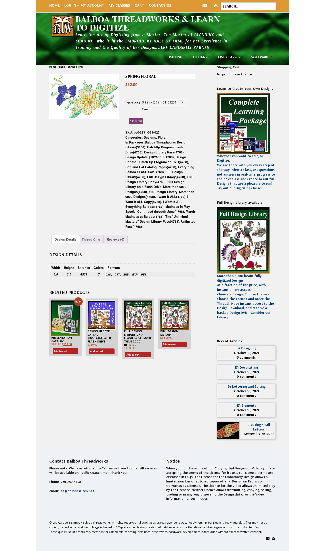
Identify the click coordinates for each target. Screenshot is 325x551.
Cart (139, 5)
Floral (162, 137)
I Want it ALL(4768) (171, 196)
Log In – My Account (84, 5)
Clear (145, 109)
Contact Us (160, 5)
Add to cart (136, 121)
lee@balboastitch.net (77, 491)
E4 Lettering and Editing (247, 386)
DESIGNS (200, 57)
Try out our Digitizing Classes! (240, 188)
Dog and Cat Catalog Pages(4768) (150, 167)
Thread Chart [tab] (91, 239)
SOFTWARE (260, 57)
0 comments (246, 376)
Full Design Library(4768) (166, 177)
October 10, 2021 (246, 352)
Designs (150, 137)
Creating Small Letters (258, 426)
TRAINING (174, 57)
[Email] (267, 538)
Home (54, 5)
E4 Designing (246, 348)
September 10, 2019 (258, 433)
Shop (62, 66)
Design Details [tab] (65, 239)
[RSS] (216, 5)
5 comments (246, 357)
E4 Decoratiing (246, 367)
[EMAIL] (206, 5)
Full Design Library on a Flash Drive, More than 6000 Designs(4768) (155, 187)
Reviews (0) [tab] (115, 239)
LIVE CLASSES (229, 57)
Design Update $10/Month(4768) (149, 157)
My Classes (119, 5)
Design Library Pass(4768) (164, 152)
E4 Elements (246, 405)
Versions (133, 103)
